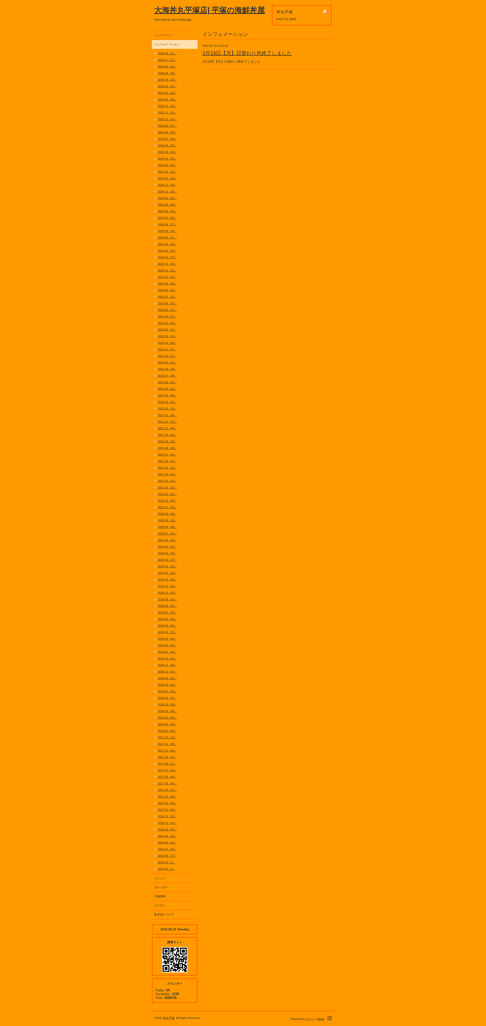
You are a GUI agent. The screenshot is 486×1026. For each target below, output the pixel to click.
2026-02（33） (167, 92)
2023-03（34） (167, 323)
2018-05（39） (167, 704)
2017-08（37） (167, 763)
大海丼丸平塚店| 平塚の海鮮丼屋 (209, 10)
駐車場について (164, 914)
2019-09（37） (167, 599)
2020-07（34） (167, 533)
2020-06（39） (167, 540)
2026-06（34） (167, 66)
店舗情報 (160, 896)
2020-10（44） (167, 513)
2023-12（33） (167, 263)
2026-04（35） (167, 79)
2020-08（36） (167, 526)
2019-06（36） (167, 619)
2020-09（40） (167, 520)
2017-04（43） (167, 790)
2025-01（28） (167, 178)
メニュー (160, 878)
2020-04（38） (167, 553)
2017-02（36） (167, 803)
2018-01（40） (167, 730)
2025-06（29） (167, 145)
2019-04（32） (167, 632)
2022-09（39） (167, 362)
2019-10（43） (167, 592)
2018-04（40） (167, 711)
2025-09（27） (167, 125)
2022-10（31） (167, 355)
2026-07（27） (167, 59)
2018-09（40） (167, 678)
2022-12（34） (167, 342)
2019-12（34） (167, 579)
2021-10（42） (167, 434)
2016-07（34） (167, 849)
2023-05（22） (167, 309)
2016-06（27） (167, 855)
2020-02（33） (167, 566)
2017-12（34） (167, 737)
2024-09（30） (167, 204)
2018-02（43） (167, 724)
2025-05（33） (167, 152)
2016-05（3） (166, 862)
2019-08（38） (167, 605)
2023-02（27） (167, 329)
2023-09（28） (167, 283)
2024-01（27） (167, 257)
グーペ (310, 1018)
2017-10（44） (167, 750)
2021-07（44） (167, 454)
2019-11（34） (167, 586)
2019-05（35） (167, 625)
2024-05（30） (167, 230)
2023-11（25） (167, 270)
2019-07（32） (167, 612)
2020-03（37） (167, 559)
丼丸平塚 (168, 1017)
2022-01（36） (167, 415)
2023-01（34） (167, 336)
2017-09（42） (167, 757)
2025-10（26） (167, 119)
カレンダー (161, 887)
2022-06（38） (167, 382)
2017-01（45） (167, 809)
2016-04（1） (166, 868)
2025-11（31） (167, 112)
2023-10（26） (167, 277)
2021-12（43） (167, 421)
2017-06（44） (167, 776)
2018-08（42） (167, 684)
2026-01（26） (167, 99)
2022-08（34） (167, 369)
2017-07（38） (167, 770)
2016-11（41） (167, 822)
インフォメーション (166, 44)
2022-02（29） (167, 408)
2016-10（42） (167, 829)
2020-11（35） (167, 507)
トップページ (162, 35)
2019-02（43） (167, 645)
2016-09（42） (167, 836)
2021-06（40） (167, 461)
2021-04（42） (167, 474)
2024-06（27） (167, 224)
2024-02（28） (167, 250)
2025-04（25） (167, 158)
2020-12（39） (167, 500)
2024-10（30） (167, 198)
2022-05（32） (167, 388)
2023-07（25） (167, 296)
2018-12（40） (167, 658)
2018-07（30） (167, 691)
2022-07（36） (167, 375)
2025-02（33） (167, 171)
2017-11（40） (167, 743)
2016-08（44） (167, 842)
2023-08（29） (167, 290)
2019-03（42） (167, 638)
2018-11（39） (167, 665)
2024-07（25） (167, 217)
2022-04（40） (167, 395)
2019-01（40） (167, 651)
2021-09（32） (167, 441)
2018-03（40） (167, 717)
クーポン (160, 905)
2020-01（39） (167, 572)
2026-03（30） (167, 86)
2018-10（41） (167, 671)
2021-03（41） (167, 480)
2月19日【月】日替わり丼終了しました (247, 53)
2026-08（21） (167, 53)
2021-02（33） (167, 487)
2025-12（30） (167, 106)
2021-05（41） (167, 467)
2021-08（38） (167, 448)
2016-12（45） (167, 816)
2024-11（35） (167, 191)
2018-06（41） (167, 697)
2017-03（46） (167, 796)
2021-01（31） (167, 494)
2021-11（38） (167, 428)
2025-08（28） (167, 132)
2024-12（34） (167, 184)
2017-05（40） (167, 783)
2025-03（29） (167, 165)
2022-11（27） (167, 349)
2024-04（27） (167, 237)
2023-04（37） (167, 316)
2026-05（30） (167, 73)
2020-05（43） (167, 546)
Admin (320, 1018)
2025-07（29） (167, 138)
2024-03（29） (167, 244)
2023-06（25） (167, 303)
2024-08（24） (167, 211)
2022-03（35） (167, 401)
